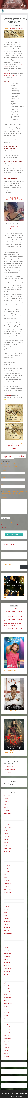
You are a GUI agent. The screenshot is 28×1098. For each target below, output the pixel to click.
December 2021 (7, 959)
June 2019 (6, 1047)
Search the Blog (7, 564)
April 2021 (6, 983)
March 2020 (6, 1021)
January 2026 (7, 816)
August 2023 (7, 901)
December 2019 (7, 1029)
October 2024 (7, 860)
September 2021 (8, 968)
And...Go (24, 566)
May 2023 (6, 909)
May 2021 (6, 980)
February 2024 (7, 883)
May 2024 (6, 874)
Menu (24, 11)
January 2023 (7, 921)
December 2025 (7, 819)
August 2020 (7, 1006)
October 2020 (7, 1000)
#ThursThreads (14, 443)
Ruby (7, 1096)
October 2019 (7, 1035)
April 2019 (6, 1053)
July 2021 (6, 974)
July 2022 (6, 939)
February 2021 (7, 988)
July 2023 (6, 904)
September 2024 (8, 863)
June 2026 (6, 801)
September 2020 (8, 1003)
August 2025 (7, 830)
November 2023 (7, 892)
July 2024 (6, 868)
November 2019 (7, 1032)
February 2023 (7, 918)
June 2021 (6, 977)
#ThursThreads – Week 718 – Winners (13, 616)
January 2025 (7, 851)
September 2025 (8, 827)
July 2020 (6, 1009)
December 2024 (7, 854)
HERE (9, 395)
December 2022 (7, 924)
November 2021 (7, 962)
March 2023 (6, 915)
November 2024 (7, 857)
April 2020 (6, 1018)
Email (3, 477)
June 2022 (6, 942)
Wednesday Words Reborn (10, 769)
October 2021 (7, 965)
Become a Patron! (9, 544)
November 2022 (7, 927)
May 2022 (6, 945)
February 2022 (7, 953)
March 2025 (6, 845)
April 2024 (6, 877)
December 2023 (7, 889)
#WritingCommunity (10, 446)
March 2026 (6, 810)
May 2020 (6, 1015)
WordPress (19, 1096)
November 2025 (7, 822)
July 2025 (6, 833)
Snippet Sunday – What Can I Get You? (20, 456)
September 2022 (8, 933)
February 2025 (7, 848)
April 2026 (6, 807)
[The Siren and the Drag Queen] (14, 667)
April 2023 (6, 912)
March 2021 (6, 985)
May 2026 (6, 804)
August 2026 (7, 795)
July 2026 (6, 798)
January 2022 (7, 956)
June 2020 (6, 1012)
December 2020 (7, 994)
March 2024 (6, 880)
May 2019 (6, 1050)
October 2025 (7, 824)
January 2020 (7, 1026)
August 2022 (7, 936)
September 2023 (8, 898)
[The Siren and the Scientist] (14, 709)
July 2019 (6, 1044)
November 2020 (7, 997)
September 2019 (8, 1038)
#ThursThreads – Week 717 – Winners (13, 628)
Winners (17, 446)
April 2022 (6, 947)
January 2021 (7, 991)
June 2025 (6, 836)
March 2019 (6, 1056)
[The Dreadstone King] (14, 749)
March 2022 (6, 950)
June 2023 (6, 906)
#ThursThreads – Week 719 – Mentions (13, 608)
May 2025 (6, 839)
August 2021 (7, 971)
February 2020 (7, 1024)
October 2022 (7, 930)
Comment (4, 498)
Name (3, 470)
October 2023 (7, 895)
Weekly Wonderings (8, 766)
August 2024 (7, 865)
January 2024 (7, 886)
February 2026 (7, 813)
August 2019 (7, 1041)
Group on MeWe (9, 75)
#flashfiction (10, 445)
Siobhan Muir (20, 28)
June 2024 (6, 871)
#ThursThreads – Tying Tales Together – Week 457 (7, 456)
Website (3, 484)
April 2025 (6, 842)
